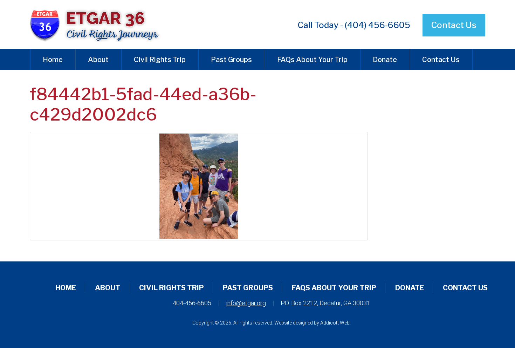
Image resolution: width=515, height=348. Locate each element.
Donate (385, 59)
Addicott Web (335, 323)
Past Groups (231, 59)
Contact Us (453, 25)
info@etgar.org (246, 303)
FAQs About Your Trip (312, 59)
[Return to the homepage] (101, 24)
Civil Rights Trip (160, 59)
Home (53, 59)
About (98, 59)
